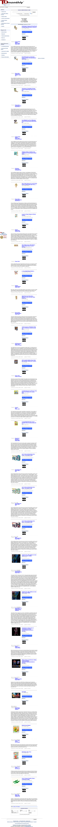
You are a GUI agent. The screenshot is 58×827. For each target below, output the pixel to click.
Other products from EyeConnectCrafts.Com (27, 457)
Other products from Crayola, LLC (26, 395)
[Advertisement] (3, 77)
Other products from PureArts (25, 558)
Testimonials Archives (5, 35)
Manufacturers (4, 53)
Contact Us (3, 39)
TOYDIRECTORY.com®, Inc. (28, 826)
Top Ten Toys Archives (5, 18)
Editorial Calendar (10, 821)
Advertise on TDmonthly (41, 58)
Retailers (3, 55)
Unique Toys (4, 11)
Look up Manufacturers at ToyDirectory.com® (22, 823)
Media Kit (22, 821)
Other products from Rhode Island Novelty (27, 217)
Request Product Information (28, 821)
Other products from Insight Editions (26, 29)
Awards (2, 26)
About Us (3, 37)
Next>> (19, 806)
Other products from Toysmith (25, 363)
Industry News (4, 16)
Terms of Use (29, 825)
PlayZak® (34, 821)
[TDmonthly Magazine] (12, 5)
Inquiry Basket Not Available (27, 31)
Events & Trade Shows (16, 821)
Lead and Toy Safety (5, 51)
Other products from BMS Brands (26, 694)
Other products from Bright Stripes (26, 727)
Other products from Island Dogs (26, 300)
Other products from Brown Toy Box (26, 331)
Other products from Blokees (25, 633)
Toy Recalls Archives (5, 46)
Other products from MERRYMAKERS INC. (27, 249)
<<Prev (14, 806)
